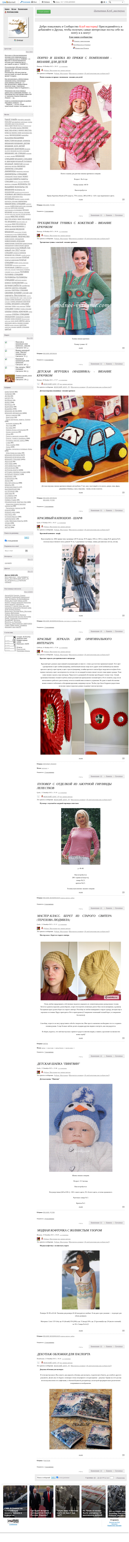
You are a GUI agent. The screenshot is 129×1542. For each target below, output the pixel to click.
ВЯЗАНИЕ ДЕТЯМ (11, 411)
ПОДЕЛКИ (8, 394)
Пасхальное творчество (14, 508)
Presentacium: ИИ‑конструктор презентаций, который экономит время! (17, 69)
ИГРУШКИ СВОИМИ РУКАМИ (15, 472)
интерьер (9, 199)
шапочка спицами (10, 327)
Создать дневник (44, 11)
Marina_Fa (15, 599)
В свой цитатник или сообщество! (96, 73)
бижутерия (9, 126)
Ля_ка (7, 580)
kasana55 (20, 602)
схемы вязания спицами (17, 303)
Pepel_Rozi (9, 579)
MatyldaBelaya (24, 599)
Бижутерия (10, 417)
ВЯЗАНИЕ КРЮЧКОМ (12, 455)
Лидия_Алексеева (11, 618)
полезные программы (19, 265)
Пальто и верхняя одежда (15, 436)
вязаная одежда (22, 140)
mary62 (15, 606)
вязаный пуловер (23, 161)
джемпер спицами (14, 168)
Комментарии (23, 9)
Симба (7, 625)
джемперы (10, 171)
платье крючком (12, 260)
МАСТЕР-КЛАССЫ (11, 483)
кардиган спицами (11, 201)
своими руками (13, 292)
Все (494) (29, 52)
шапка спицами (14, 325)
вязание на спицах (15, 153)
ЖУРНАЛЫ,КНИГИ (11, 470)
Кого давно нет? (10, 577)
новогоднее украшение (14, 239)
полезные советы (13, 267)
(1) (28, 348)
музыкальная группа (11, 234)
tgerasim (24, 608)
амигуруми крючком (17, 124)
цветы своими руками (20, 323)
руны (25, 283)
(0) (29, 59)
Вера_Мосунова (25, 611)
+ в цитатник (63, 66)
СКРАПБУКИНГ (10, 519)
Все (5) (30, 571)
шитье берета (59, 1048)
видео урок (16, 133)
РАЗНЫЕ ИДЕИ (10, 512)
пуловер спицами (14, 274)
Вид (105, 3)
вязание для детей (15, 146)
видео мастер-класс (16, 129)
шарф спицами (23, 327)
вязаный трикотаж (14, 164)
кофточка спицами (25, 206)
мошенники (17, 232)
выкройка (24, 135)
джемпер (21, 166)
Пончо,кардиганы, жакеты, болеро (18, 419)
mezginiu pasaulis (24, 120)
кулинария (18, 210)
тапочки (8, 306)
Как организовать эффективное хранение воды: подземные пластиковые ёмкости (17, 80)
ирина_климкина (21, 625)
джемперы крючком (22, 171)
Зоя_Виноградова (11, 617)
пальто (7, 257)
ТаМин (12, 625)
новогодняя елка (12, 248)
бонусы (20, 125)
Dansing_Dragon (19, 595)
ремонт (8, 283)
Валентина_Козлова (12, 611)
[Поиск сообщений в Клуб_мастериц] (26, 538)
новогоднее (22, 234)
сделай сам (27, 293)
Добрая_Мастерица (12, 615)
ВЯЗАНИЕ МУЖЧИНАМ (13, 457)
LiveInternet (9, 2)
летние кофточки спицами (13, 214)
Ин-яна (20, 617)
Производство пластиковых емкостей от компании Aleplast (16, 91)
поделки (8, 265)
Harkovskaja (16, 597)
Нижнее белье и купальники (16, 430)
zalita (29, 608)
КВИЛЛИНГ (9, 476)
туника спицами (25, 309)
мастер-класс (11, 219)
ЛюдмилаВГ (9, 620)
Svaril (15, 601)
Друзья (13, 9)
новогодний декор (21, 245)
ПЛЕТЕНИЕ (9, 498)
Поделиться (119, 215)
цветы (22, 321)
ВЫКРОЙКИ (9, 407)
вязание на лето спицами (20, 151)
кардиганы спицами (15, 203)
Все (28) (30, 338)
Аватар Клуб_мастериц (18, 26)
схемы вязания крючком (20, 301)
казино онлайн (24, 199)
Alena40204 (9, 595)
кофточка (14, 206)
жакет (20, 176)
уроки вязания (16, 319)
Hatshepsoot (25, 597)
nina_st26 (22, 606)
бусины (13, 128)
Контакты (114, 1524)
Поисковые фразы (23, 651)
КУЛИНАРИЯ (9, 479)
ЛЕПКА (7, 481)
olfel (27, 606)
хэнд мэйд (15, 321)
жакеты (17, 179)
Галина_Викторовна (12, 613)
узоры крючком (20, 311)
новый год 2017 (12, 250)
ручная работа (13, 285)
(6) (28, 371)
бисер (15, 126)
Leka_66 (8, 599)
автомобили (16, 122)
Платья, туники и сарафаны (16, 438)
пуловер (24, 271)
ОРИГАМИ (8, 493)
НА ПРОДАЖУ (10, 491)
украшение (10, 317)
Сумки (8, 443)
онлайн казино (25, 255)
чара (14, 627)
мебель (8, 226)
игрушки (26, 194)
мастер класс (18, 216)
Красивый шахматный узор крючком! (22, 360)
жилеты (26, 181)
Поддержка (102, 2)
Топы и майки (10, 445)
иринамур (8, 627)
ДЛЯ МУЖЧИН (10, 468)
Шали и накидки (11, 415)
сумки (20, 297)
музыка (24, 232)
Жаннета (22, 615)
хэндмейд (8, 563)
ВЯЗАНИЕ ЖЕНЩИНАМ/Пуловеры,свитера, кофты (58, 898)
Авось (58, 2)
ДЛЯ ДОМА (9, 464)
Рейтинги (47, 2)
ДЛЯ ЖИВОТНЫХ (11, 466)
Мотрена (17, 620)
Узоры (8, 447)
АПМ (6, 609)
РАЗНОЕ (8, 510)
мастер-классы (19, 224)
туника (17, 309)
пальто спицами (15, 257)
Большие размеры (12, 423)
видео (19, 128)
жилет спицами (18, 181)
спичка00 (8, 582)
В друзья (20, 40)
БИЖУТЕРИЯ (9, 392)
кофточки (7, 208)
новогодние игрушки (15, 241)
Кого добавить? (23, 577)
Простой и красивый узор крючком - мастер (23, 344)
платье (25, 257)
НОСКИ (8, 122)
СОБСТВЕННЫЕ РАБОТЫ (14, 521)
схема (7, 299)
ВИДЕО (7, 402)
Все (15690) (28, 592)
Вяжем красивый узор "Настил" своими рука (23, 352)
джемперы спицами (16, 174)
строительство (14, 297)
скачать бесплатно (15, 295)
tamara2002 (17, 608)
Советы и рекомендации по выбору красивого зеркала (18, 102)
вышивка (9, 138)
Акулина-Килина (14, 609)
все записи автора (64, 70)
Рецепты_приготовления (14, 624)
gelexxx (13, 602)
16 (108, 1478)
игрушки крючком (12, 197)
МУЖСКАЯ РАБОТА (12, 487)
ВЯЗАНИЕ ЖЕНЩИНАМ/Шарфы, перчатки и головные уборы (62, 621)
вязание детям (22, 143)
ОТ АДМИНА (9, 496)
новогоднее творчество (17, 236)
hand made (11, 119)
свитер (8, 288)
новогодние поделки (13, 243)
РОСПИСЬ (8, 514)
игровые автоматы (14, 194)
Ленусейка (27, 617)
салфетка (26, 285)
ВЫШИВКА (9, 409)
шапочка (22, 325)
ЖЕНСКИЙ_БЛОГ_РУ (21, 579)
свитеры (8, 290)
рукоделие (18, 282)
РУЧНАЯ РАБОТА (11, 517)
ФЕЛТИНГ (8, 525)
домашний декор (11, 176)
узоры (8, 311)
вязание (9, 143)
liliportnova (20, 604)
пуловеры (10, 277)
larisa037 (12, 604)
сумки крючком (27, 297)
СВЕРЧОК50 (27, 624)
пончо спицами (15, 272)
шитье (8, 329)
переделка (50, 1048)
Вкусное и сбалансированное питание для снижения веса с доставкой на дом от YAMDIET (16, 57)
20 (98, 1478)
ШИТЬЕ (7, 527)
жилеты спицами (11, 184)
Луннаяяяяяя (23, 618)
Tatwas (19, 601)
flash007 (8, 602)
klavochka (27, 602)
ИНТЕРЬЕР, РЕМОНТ (12, 474)
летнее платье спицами (21, 212)
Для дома (9, 425)
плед (16, 263)
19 (100, 1478)
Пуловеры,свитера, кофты (15, 440)
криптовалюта (9, 210)
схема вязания (15, 299)
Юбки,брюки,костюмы (13, 453)
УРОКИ (7, 523)
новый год (24, 247)
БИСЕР (7, 398)
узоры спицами (20, 314)
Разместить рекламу (114, 1525)
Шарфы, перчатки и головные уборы (19, 449)
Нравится (109, 215)
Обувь (8, 434)
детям (14, 166)
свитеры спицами (19, 290)
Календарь (121, 1478)
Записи (7, 9)
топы (14, 306)
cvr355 (25, 601)
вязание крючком (14, 148)
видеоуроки (15, 135)
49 (95, 1478)
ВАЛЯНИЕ (8, 400)
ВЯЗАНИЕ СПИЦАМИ (12, 459)
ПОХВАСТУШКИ (10, 500)
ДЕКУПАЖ (8, 461)
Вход (35, 2)
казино (17, 199)
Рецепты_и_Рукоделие (17, 580)
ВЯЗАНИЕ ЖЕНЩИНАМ (13, 413)
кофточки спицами (17, 208)
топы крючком (20, 306)
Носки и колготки (12, 432)
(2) (28, 380)
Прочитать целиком (76, 73)
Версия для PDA (114, 1522)
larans (7, 604)
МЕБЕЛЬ (8, 485)
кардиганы (22, 201)
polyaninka (8, 608)
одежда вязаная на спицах (15, 254)
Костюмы (9, 428)
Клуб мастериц (6, 12)
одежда (16, 253)
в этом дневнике (12, 541)
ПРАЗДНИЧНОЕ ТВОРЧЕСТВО (16, 502)
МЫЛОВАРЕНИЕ (11, 489)
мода (14, 226)
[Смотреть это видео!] (10, 344)
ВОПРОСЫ (9, 405)
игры (21, 197)
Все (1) (30, 559)
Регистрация (26, 2)
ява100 (18, 627)
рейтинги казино (21, 280)
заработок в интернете (22, 192)
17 (106, 1478)
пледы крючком (23, 263)
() (101, 215)
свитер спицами (19, 288)
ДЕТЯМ (7, 396)
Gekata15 (8, 597)
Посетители (21, 649)
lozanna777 (9, 606)
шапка (7, 325)
